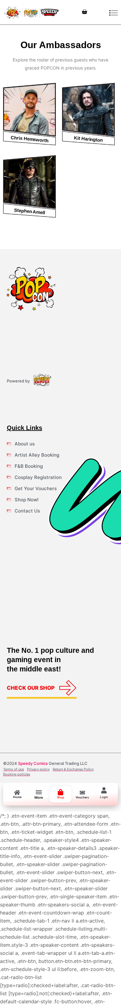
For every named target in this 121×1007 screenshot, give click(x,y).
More (38, 797)
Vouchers (82, 797)
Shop (60, 797)
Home (17, 797)
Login (104, 797)
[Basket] (84, 12)
